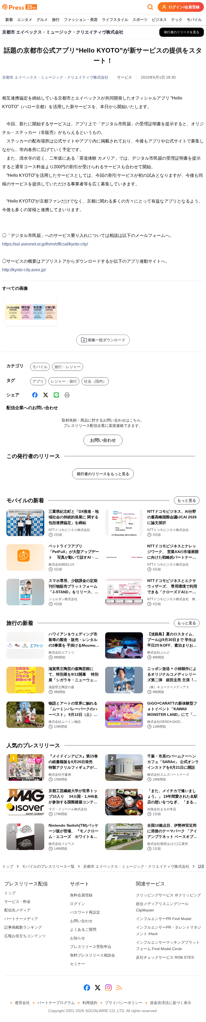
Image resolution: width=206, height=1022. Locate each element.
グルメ (42, 19)
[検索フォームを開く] (150, 7)
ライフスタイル (115, 19)
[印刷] (67, 395)
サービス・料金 (17, 901)
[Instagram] (108, 987)
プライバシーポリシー (123, 1003)
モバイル (194, 19)
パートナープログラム (56, 1003)
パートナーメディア (21, 919)
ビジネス (159, 19)
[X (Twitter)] (45, 395)
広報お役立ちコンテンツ (25, 936)
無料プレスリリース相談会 (92, 955)
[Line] (56, 395)
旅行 (56, 19)
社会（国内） (95, 381)
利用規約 (89, 1003)
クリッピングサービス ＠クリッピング (168, 895)
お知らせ (77, 938)
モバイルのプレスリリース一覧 (48, 866)
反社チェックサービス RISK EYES (165, 957)
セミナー (77, 964)
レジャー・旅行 (64, 381)
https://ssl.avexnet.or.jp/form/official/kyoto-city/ (45, 244)
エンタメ (24, 19)
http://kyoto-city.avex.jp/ (24, 270)
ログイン (77, 904)
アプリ (38, 381)
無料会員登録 (81, 895)
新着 (9, 19)
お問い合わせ (103, 440)
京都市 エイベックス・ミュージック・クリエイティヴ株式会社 (55, 77)
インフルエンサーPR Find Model (163, 919)
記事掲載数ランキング (23, 927)
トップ (7, 866)
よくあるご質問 (83, 929)
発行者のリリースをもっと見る (103, 474)
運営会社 (22, 1003)
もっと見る (186, 500)
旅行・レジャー (67, 367)
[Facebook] (35, 395)
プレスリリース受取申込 (90, 946)
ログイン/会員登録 (184, 7)
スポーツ (140, 19)
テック (176, 19)
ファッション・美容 (81, 19)
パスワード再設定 (85, 912)
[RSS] (119, 987)
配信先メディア (17, 910)
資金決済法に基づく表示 (170, 1003)
